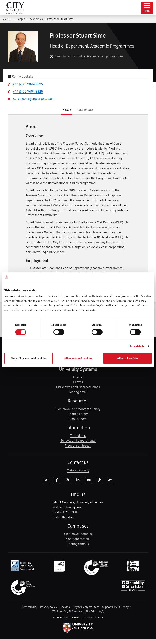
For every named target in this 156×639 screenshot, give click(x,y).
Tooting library (78, 414)
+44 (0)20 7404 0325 (28, 91)
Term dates (78, 435)
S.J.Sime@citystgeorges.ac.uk (33, 98)
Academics (36, 19)
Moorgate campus (78, 539)
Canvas (78, 382)
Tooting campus (78, 543)
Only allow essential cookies (28, 358)
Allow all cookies (127, 358)
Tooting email (78, 392)
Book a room (78, 419)
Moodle (78, 377)
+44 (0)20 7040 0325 (28, 84)
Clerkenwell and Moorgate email (78, 387)
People (21, 19)
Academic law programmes (104, 56)
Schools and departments (77, 440)
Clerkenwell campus (78, 534)
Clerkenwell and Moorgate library (78, 409)
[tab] (66, 110)
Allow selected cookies (78, 358)
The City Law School (69, 56)
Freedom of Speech (78, 445)
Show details (136, 346)
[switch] (58, 332)
